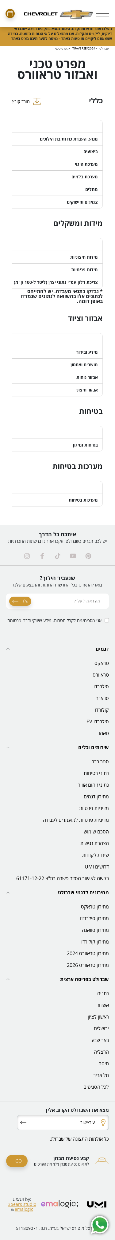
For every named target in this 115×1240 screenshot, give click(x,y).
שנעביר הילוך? (57, 578)
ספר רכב (100, 761)
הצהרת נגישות (94, 843)
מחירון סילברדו (94, 918)
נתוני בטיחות (96, 773)
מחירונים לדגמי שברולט (83, 892)
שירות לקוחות (95, 855)
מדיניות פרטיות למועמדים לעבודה (76, 820)
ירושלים (101, 1028)
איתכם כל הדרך (57, 534)
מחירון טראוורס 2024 (88, 953)
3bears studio (22, 1204)
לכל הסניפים (96, 1087)
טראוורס (101, 675)
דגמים (102, 649)
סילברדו (101, 686)
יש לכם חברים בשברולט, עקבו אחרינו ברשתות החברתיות (57, 541)
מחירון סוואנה (95, 930)
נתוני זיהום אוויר (93, 785)
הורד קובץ (21, 101)
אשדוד (103, 1005)
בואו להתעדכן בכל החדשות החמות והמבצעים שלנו (57, 584)
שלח (24, 601)
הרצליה (101, 1052)
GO (18, 1161)
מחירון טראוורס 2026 (88, 965)
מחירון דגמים (96, 796)
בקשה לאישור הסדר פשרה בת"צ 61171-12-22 (62, 878)
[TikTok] (58, 556)
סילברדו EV (97, 721)
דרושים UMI (97, 866)
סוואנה (102, 698)
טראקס (101, 663)
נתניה (103, 993)
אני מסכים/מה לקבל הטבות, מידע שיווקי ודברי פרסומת (54, 620)
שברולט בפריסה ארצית (84, 979)
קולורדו (102, 710)
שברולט (104, 48)
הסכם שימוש (96, 831)
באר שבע (100, 1040)
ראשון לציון (98, 1016)
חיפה (103, 1063)
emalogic (24, 1209)
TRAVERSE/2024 (83, 48)
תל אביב (101, 1075)
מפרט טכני (61, 48)
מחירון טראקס (95, 906)
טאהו (104, 733)
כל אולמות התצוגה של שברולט (79, 1138)
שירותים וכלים (93, 747)
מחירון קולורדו (95, 941)
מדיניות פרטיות (94, 808)
